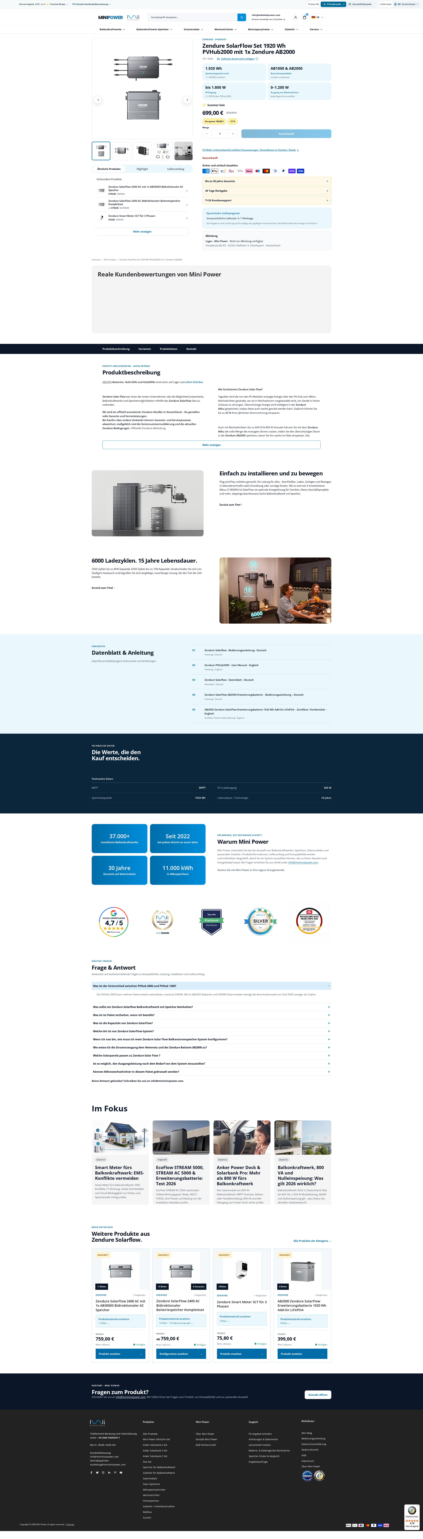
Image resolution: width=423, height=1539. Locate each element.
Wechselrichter (223, 29)
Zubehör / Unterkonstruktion (159, 1506)
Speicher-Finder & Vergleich (264, 1456)
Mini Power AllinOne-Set (156, 1439)
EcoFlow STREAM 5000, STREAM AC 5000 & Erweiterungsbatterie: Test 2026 (180, 1175)
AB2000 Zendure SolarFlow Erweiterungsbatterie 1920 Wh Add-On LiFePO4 (302, 1305)
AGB (304, 1455)
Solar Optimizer (151, 1484)
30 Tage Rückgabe (216, 190)
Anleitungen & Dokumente (263, 1439)
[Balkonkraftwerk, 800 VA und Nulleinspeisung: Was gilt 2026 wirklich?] (302, 1137)
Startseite (96, 259)
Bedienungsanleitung (313, 1438)
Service (314, 29)
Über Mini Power (205, 1433)
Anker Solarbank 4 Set (155, 1444)
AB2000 (107, 382)
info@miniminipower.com (266, 15)
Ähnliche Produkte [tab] (109, 169)
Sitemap (70, 1524)
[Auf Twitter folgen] (97, 1473)
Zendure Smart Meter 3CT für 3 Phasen (242, 1304)
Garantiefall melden (260, 1444)
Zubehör (290, 29)
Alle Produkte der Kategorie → (312, 1240)
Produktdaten (168, 348)
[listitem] (142, 190)
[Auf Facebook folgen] (91, 1473)
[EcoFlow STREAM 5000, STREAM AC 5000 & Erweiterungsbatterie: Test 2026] (181, 1137)
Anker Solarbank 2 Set (155, 1456)
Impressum (308, 1460)
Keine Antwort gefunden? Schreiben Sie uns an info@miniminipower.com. (138, 1080)
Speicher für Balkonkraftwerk (159, 1467)
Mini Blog (307, 1433)
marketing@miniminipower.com (108, 1464)
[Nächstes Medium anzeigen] (187, 100)
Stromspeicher (151, 1500)
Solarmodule (191, 29)
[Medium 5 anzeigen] (183, 151)
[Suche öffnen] (241, 17)
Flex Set (147, 1461)
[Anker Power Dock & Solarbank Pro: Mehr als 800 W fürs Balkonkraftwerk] (241, 1137)
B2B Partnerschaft (206, 1444)
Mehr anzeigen (142, 231)
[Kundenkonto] (295, 17)
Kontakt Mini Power (206, 1439)
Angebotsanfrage (258, 1461)
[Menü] (418, 1506)
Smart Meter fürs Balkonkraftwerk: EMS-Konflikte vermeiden (119, 1172)
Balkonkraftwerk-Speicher (152, 29)
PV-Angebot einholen (260, 1433)
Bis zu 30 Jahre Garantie (220, 181)
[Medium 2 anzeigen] (121, 151)
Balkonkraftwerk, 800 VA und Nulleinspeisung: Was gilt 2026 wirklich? (301, 1175)
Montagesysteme (259, 29)
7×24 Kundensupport (218, 200)
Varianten (144, 348)
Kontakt (191, 348)
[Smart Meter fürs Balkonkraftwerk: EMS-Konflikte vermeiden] (120, 1137)
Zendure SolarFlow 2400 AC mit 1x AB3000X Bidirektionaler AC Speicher (120, 1305)
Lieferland (385, 4)
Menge (205, 127)
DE (318, 17)
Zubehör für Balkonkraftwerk (159, 1472)
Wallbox (147, 1512)
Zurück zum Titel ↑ (231, 504)
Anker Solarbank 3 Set (155, 1450)
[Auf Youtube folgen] (121, 1473)
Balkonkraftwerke (110, 29)
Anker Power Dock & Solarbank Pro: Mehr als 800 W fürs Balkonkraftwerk (239, 1175)
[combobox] (192, 17)
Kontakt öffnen (317, 1394)
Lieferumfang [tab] (175, 169)
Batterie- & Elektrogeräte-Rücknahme (269, 1450)
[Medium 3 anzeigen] (142, 151)
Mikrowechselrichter (154, 1489)
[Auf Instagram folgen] (103, 1473)
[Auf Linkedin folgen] (109, 1473)
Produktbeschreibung (116, 348)
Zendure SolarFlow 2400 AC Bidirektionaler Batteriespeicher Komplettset (180, 1305)
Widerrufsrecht (310, 1449)
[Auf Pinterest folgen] (115, 1473)
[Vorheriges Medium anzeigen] (98, 100)
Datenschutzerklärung (314, 1444)
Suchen (147, 1517)
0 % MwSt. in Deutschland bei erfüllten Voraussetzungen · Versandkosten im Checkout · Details (249, 150)
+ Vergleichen (139, 1295)
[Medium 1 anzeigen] (101, 151)
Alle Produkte (110, 259)
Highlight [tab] (142, 169)
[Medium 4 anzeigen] (163, 151)
